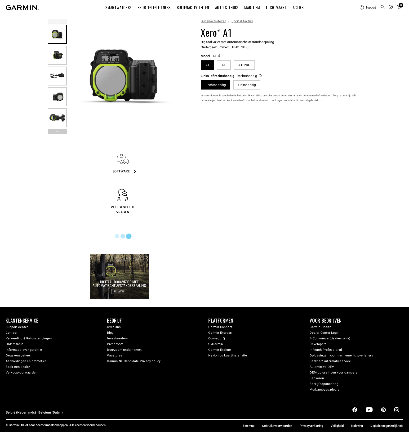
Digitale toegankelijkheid (386, 426)
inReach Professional (326, 349)
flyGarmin (215, 344)
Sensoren (317, 378)
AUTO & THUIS (226, 7)
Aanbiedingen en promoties (26, 361)
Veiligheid (337, 426)
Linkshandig (247, 85)
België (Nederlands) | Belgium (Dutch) (34, 412)
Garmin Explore (219, 349)
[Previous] (57, 21)
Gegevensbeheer (18, 355)
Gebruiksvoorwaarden (277, 426)
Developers (318, 344)
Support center (17, 327)
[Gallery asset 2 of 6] (57, 55)
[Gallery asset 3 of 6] (57, 76)
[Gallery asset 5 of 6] (57, 117)
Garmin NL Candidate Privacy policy (134, 361)
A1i (224, 65)
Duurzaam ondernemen (124, 349)
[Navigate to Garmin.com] (22, 7)
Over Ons (114, 327)
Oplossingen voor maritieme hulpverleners (341, 355)
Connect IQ (216, 338)
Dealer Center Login (324, 332)
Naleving (357, 426)
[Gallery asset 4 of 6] (57, 96)
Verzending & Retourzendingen (29, 338)
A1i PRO (244, 65)
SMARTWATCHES (118, 7)
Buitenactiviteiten (213, 21)
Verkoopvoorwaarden (21, 372)
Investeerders (117, 338)
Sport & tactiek (242, 21)
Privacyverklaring (311, 426)
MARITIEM (252, 7)
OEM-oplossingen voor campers (333, 372)
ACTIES (298, 7)
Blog (110, 332)
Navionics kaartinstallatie (227, 355)
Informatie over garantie (24, 349)
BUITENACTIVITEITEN (193, 7)
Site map (248, 426)
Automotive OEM (322, 367)
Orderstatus (15, 344)
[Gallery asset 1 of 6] (125, 76)
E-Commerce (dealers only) (330, 338)
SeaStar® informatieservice (330, 361)
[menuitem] (368, 7)
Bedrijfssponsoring (324, 384)
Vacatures (114, 355)
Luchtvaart (276, 7)
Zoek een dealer (18, 367)
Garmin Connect (220, 327)
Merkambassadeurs (325, 389)
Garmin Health (320, 327)
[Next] (175, 76)
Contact (12, 332)
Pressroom (115, 344)
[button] (211, 56)
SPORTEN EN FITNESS (154, 7)
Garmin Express (220, 332)
